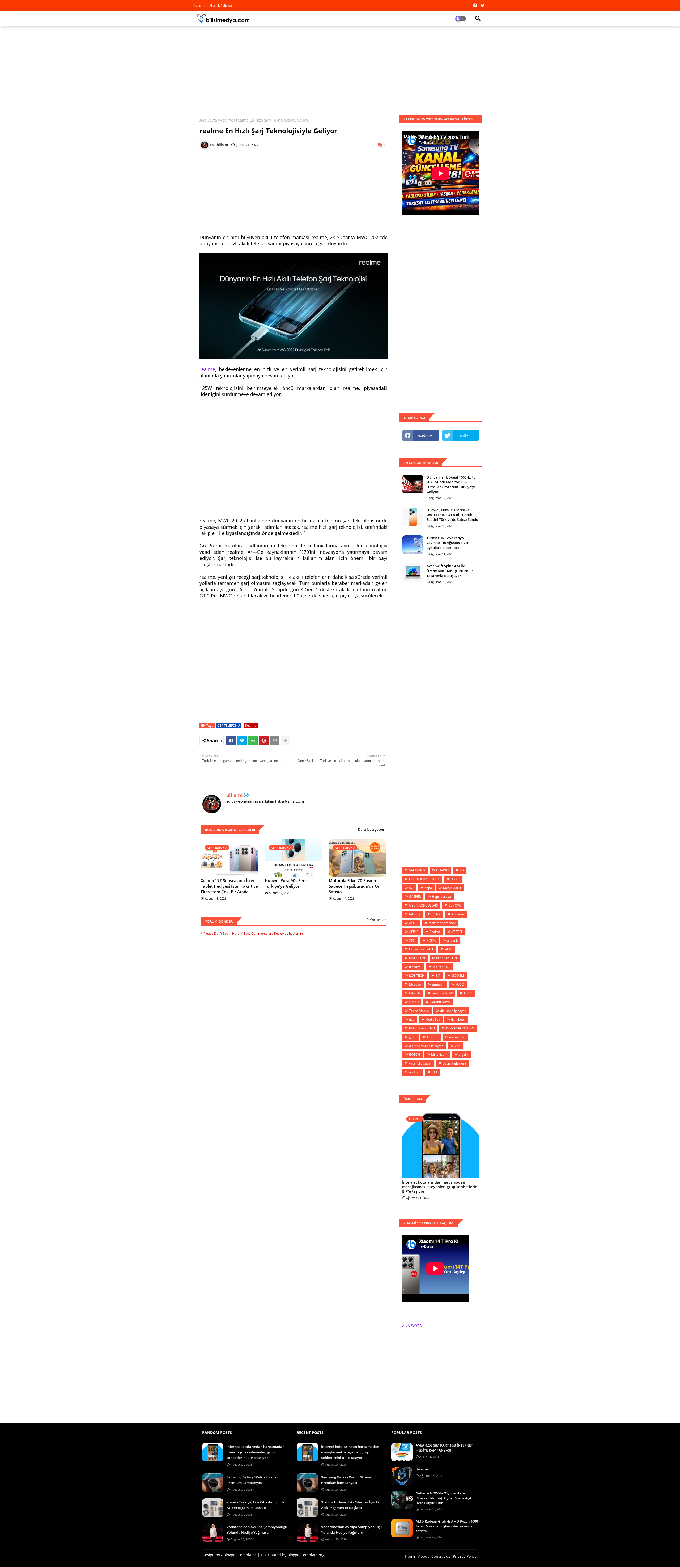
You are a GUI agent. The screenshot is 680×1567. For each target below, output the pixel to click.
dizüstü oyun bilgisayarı (426, 1046)
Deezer (432, 1037)
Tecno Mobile (419, 1010)
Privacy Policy (465, 1556)
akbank (452, 940)
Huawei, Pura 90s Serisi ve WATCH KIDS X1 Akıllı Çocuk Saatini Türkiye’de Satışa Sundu (452, 515)
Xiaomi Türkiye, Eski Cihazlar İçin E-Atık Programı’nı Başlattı (255, 1505)
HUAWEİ (442, 870)
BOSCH (414, 1054)
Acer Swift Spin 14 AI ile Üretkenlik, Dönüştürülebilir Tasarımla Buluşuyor (450, 570)
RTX (434, 1072)
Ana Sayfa (208, 120)
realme (207, 369)
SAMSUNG (417, 870)
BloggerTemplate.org (306, 1554)
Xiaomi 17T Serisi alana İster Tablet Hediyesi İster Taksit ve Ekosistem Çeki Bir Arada (229, 886)
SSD (412, 940)
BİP (438, 975)
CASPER (415, 896)
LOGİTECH (416, 975)
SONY (436, 914)
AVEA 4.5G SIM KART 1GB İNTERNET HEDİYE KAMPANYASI (444, 1447)
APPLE (413, 931)
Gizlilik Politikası (221, 5)
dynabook (458, 1019)
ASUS (413, 923)
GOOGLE (458, 975)
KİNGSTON (417, 958)
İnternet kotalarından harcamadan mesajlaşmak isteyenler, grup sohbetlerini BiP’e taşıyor (440, 1187)
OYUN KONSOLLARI (423, 905)
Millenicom (439, 1054)
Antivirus (458, 914)
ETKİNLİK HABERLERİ (424, 879)
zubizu (414, 1002)
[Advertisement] (340, 68)
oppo (428, 888)
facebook (424, 435)
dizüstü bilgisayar (453, 1010)
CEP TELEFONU (228, 725)
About (423, 1556)
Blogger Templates (240, 1554)
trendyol (415, 967)
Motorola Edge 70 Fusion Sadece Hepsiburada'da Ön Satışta (355, 886)
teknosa (415, 914)
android (414, 1072)
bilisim (234, 795)
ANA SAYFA (412, 1325)
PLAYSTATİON (446, 958)
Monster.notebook (442, 923)
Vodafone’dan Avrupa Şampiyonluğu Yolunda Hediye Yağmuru (257, 1529)
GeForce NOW (442, 993)
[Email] (274, 740)
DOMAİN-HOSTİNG (460, 1028)
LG (462, 870)
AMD (448, 949)
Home (410, 1556)
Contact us (440, 1556)
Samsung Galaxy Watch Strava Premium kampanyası (252, 1480)
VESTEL (457, 931)
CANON (414, 993)
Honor (455, 879)
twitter (464, 435)
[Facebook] (231, 740)
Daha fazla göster (371, 829)
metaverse (457, 1037)
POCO (459, 984)
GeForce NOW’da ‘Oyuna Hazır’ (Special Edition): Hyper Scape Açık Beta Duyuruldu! (444, 1498)
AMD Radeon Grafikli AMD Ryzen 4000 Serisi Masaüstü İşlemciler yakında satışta (447, 1526)
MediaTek (432, 1019)
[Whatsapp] (253, 740)
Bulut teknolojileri (422, 1028)
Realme (226, 120)
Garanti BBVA (440, 1002)
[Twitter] (242, 740)
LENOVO (455, 905)
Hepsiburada (441, 896)
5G (411, 888)
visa (458, 1046)
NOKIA (431, 940)
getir (412, 1037)
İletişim (422, 1469)
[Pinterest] (264, 740)
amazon (438, 984)
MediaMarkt (452, 888)
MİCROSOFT (441, 967)
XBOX (468, 993)
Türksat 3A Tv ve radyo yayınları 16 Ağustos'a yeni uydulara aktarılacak (448, 542)
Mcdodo (415, 984)
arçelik (463, 1054)
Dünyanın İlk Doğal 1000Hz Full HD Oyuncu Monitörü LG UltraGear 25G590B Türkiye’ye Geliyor (452, 484)
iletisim (199, 5)
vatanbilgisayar (420, 1063)
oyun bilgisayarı (454, 1063)
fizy (411, 1019)
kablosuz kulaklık (421, 949)
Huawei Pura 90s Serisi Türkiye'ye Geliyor (286, 883)
